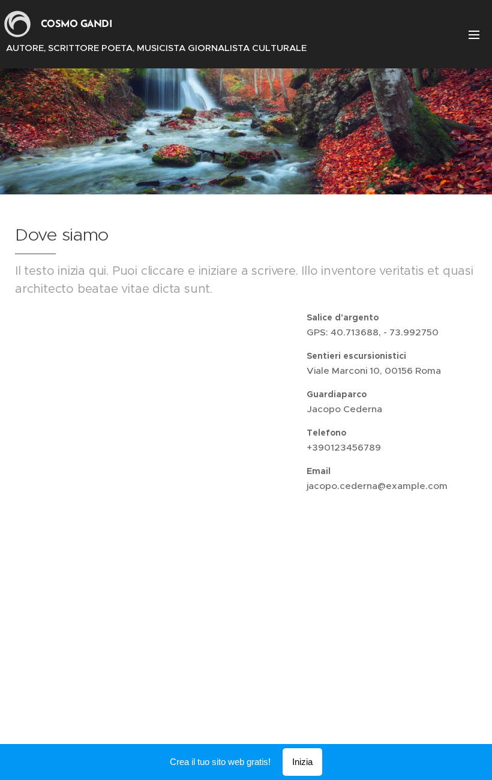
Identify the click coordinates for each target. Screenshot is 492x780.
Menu (474, 34)
